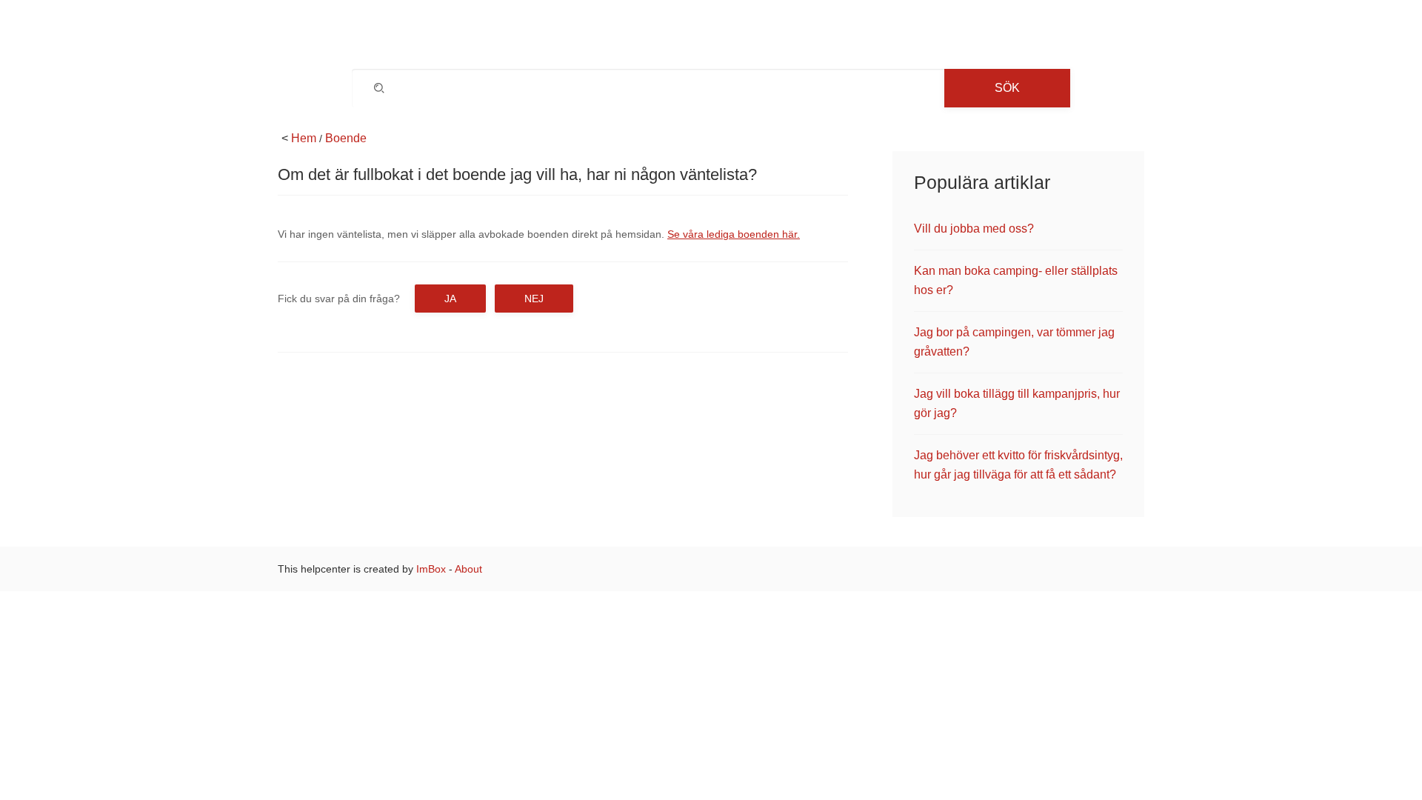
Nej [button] (534, 298)
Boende (346, 138)
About (468, 569)
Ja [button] (450, 298)
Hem (303, 138)
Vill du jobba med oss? (974, 228)
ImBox (431, 569)
